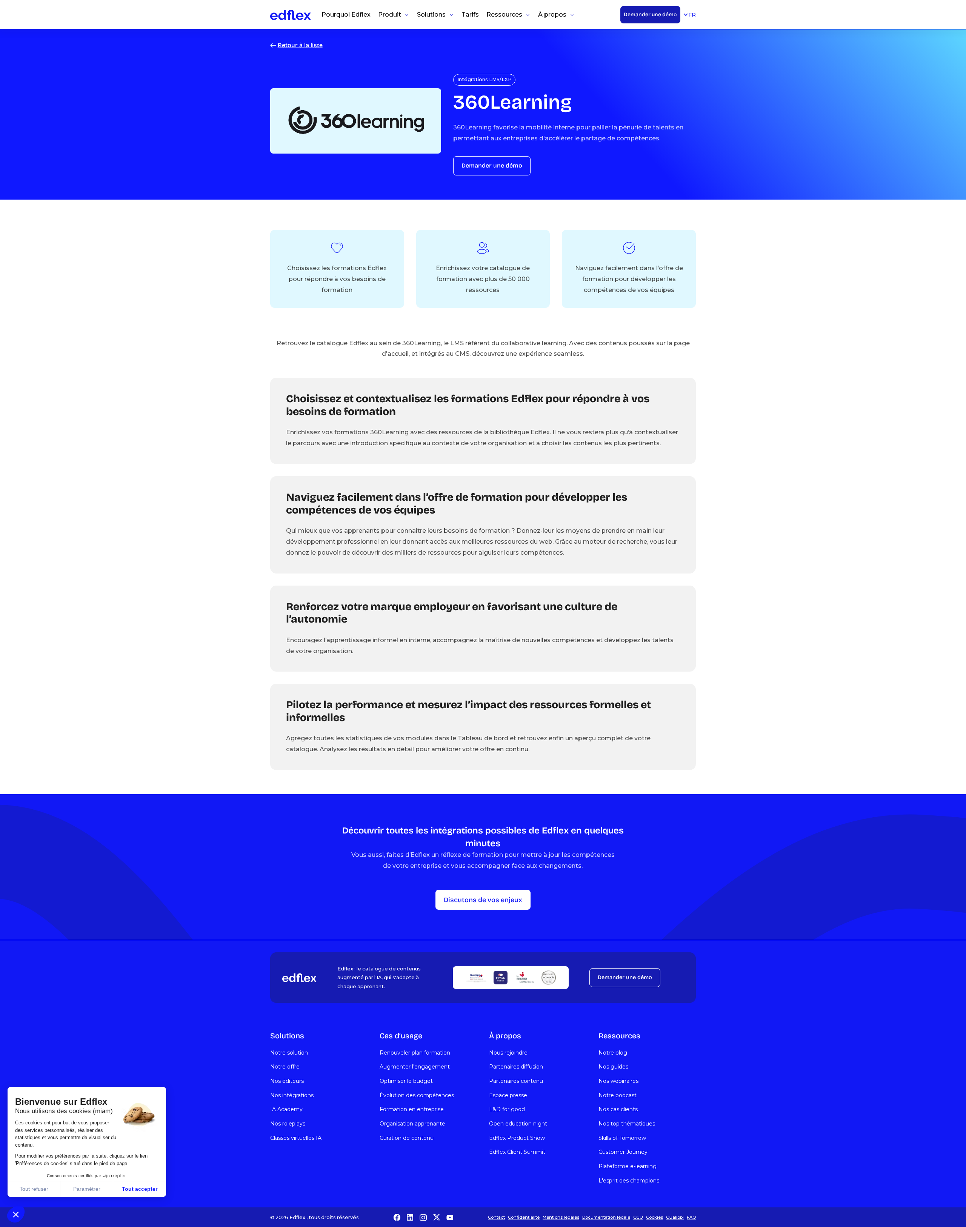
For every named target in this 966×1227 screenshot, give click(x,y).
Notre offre (285, 1066)
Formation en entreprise (412, 1109)
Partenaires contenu (516, 1081)
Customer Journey (623, 1152)
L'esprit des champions (628, 1180)
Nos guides (613, 1066)
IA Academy (286, 1109)
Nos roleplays (287, 1123)
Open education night (518, 1123)
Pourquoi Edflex (346, 14)
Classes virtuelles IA (295, 1138)
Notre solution (289, 1052)
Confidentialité (524, 1217)
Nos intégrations (292, 1095)
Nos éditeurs (287, 1081)
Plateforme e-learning (627, 1166)
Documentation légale (606, 1217)
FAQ (691, 1217)
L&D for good (507, 1109)
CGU (638, 1217)
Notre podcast (617, 1095)
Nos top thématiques (626, 1123)
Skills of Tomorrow (622, 1138)
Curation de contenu (407, 1138)
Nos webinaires (618, 1081)
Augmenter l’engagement (415, 1066)
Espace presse (508, 1095)
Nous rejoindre (508, 1052)
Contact (496, 1217)
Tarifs (470, 14)
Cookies (654, 1217)
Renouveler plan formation (415, 1052)
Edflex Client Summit (517, 1152)
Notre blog (612, 1052)
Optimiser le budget (406, 1081)
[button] (16, 1214)
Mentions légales (561, 1217)
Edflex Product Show (517, 1138)
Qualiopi (675, 1217)
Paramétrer (86, 1189)
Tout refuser (34, 1189)
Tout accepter (139, 1189)
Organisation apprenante (412, 1123)
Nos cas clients (618, 1109)
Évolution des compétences (417, 1095)
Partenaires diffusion (516, 1066)
